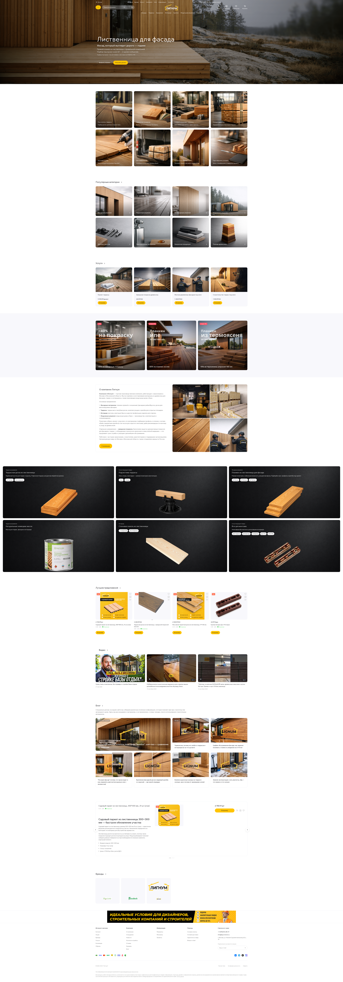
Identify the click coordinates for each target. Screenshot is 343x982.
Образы (98, 946)
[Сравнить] (130, 597)
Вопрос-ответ (191, 940)
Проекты (159, 937)
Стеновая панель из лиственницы (133, 526)
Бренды (98, 937)
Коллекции (99, 943)
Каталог (98, 932)
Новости (128, 937)
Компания (129, 928)
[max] (246, 955)
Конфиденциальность (234, 966)
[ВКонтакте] (235, 955)
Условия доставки (192, 935)
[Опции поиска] (124, 7)
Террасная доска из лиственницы (20, 472)
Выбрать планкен (104, 62)
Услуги (98, 940)
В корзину (102, 303)
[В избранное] (130, 594)
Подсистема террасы (128, 472)
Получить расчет (120, 62)
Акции (97, 935)
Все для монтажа (239, 526)
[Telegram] (239, 955)
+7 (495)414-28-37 (204, 2)
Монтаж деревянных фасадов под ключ (188, 295)
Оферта (245, 966)
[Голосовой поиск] (128, 7)
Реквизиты (160, 932)
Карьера (129, 946)
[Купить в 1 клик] (130, 600)
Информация (161, 928)
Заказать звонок (216, 2)
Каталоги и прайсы (132, 940)
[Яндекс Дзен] (243, 955)
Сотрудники (129, 935)
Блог (127, 949)
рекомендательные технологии (129, 972)
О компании (105, 446)
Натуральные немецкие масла (19, 526)
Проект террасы (103, 295)
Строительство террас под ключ (224, 295)
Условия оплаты (192, 932)
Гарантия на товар (192, 937)
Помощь (190, 928)
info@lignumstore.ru (224, 935)
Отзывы (128, 943)
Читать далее (180, 976)
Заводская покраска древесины (147, 295)
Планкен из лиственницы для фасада (248, 472)
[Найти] (132, 7)
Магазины (160, 935)
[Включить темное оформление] (246, 2)
